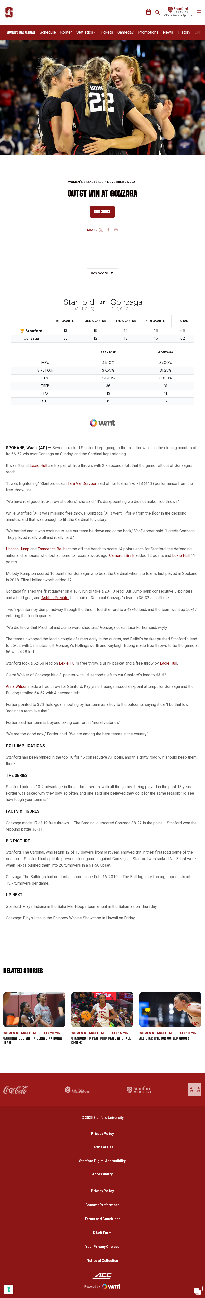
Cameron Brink (121, 555)
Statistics (84, 32)
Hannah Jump (18, 549)
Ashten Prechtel (56, 597)
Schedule (48, 32)
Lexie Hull (38, 465)
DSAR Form (102, 1233)
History (184, 32)
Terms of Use (103, 1147)
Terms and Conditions (102, 1219)
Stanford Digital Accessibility (103, 1161)
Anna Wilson (17, 686)
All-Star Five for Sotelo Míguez (165, 1039)
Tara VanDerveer (82, 483)
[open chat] (197, 1290)
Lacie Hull (168, 663)
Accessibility (103, 1174)
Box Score (104, 213)
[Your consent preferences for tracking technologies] (9, 1289)
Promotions (148, 32)
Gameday (126, 32)
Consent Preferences (103, 1205)
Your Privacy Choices (103, 1247)
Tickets (106, 32)
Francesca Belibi (52, 549)
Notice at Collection (102, 1261)
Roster (66, 32)
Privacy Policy (103, 1133)
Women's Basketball (85, 182)
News (168, 32)
